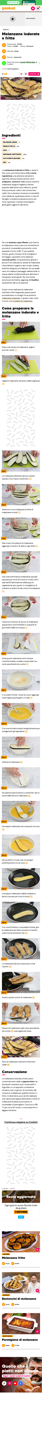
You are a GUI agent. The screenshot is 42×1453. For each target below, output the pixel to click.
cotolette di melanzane (22, 301)
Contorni (5, 1188)
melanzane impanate (11, 298)
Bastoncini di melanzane (19, 1299)
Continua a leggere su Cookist (21, 1122)
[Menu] (33, 8)
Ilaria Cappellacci (13, 69)
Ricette (12, 1188)
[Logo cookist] (8, 8)
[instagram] (9, 1383)
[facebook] (20, 1383)
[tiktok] (4, 1383)
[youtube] (15, 1383)
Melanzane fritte (13, 1258)
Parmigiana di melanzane (20, 1340)
